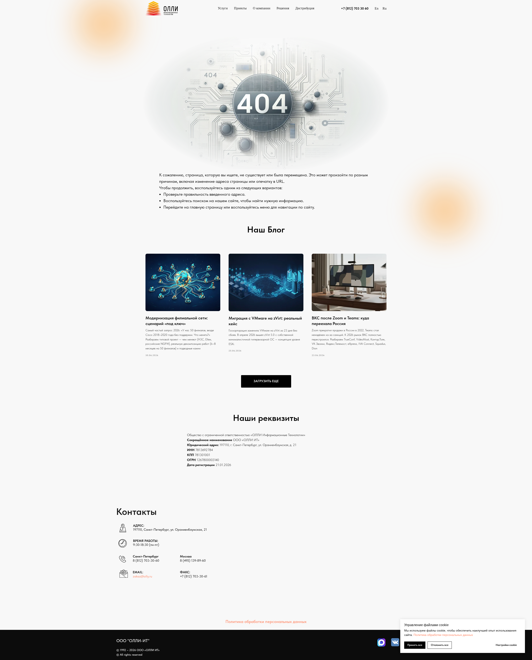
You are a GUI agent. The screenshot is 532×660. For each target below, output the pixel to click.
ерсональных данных (458, 635)
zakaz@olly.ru (142, 576)
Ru (385, 8)
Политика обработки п (429, 635)
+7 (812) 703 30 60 (354, 8)
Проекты (240, 8)
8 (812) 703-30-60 (146, 560)
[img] (381, 642)
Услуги (223, 8)
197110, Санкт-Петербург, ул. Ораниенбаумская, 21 (170, 529)
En (376, 8)
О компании (261, 8)
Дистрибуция (304, 8)
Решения (283, 8)
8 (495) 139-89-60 (193, 560)
